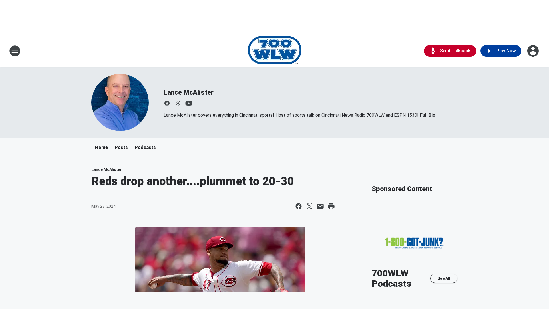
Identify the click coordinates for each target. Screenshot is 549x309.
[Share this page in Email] (320, 206)
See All (443, 278)
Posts (121, 147)
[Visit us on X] (177, 103)
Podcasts (145, 147)
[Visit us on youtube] (188, 103)
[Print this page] (331, 206)
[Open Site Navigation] (15, 51)
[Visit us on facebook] (167, 103)
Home (101, 147)
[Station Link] (274, 51)
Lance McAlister (189, 92)
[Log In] (533, 51)
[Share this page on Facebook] (299, 206)
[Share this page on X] (309, 206)
